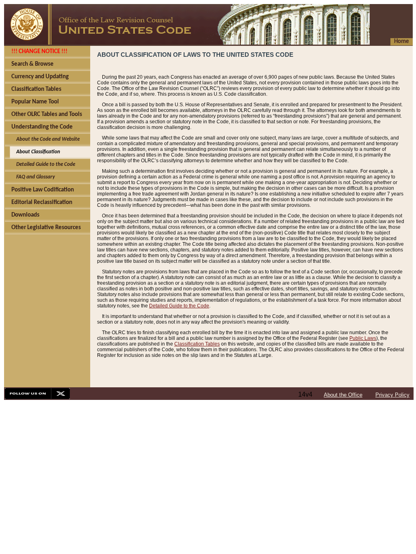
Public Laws (362, 338)
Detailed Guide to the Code (179, 306)
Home (401, 42)
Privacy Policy (392, 395)
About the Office (343, 395)
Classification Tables (197, 344)
